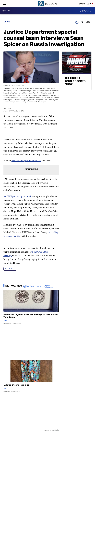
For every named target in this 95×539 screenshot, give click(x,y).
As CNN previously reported (17, 196)
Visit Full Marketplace (48, 286)
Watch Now (85, 4)
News (6, 21)
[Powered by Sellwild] (55, 430)
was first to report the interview (26, 160)
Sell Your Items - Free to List (32, 287)
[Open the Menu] (4, 3)
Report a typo (10, 269)
